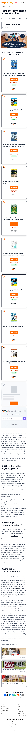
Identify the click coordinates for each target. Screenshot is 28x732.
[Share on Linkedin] (10, 695)
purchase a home (15, 588)
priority (6, 512)
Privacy (14, 724)
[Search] (23, 2)
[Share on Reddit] (18, 695)
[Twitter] (14, 730)
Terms (14, 722)
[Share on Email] (23, 695)
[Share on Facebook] (5, 695)
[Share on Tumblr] (20, 695)
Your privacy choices (14, 726)
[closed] (26, 2)
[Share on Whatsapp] (15, 695)
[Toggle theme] (25, 411)
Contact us (14, 728)
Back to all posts (7, 6)
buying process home (14, 431)
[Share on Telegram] (13, 695)
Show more (7, 27)
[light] (21, 2)
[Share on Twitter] (7, 695)
